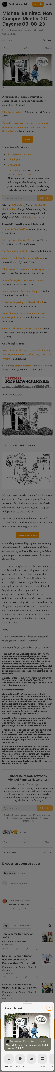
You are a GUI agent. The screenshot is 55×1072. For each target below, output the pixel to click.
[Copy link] (9, 1059)
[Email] (31, 1059)
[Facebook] (20, 1059)
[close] (49, 1007)
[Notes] (42, 1059)
